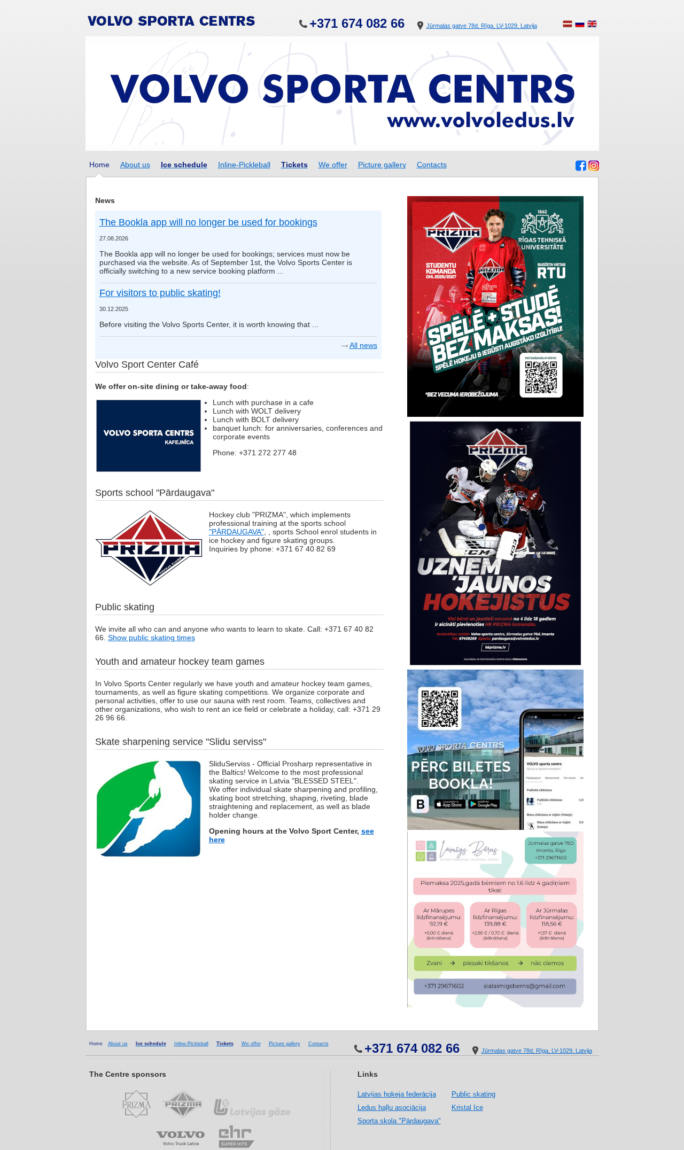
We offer (332, 164)
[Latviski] (567, 25)
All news (363, 345)
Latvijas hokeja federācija (396, 1094)
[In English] (592, 25)
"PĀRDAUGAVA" (236, 531)
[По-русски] (579, 25)
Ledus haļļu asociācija (391, 1108)
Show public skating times (151, 637)
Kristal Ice (467, 1108)
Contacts (432, 164)
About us (135, 164)
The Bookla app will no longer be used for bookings (208, 222)
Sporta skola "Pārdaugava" (399, 1121)
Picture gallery (382, 164)
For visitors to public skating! (160, 293)
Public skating (473, 1094)
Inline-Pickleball (244, 164)
